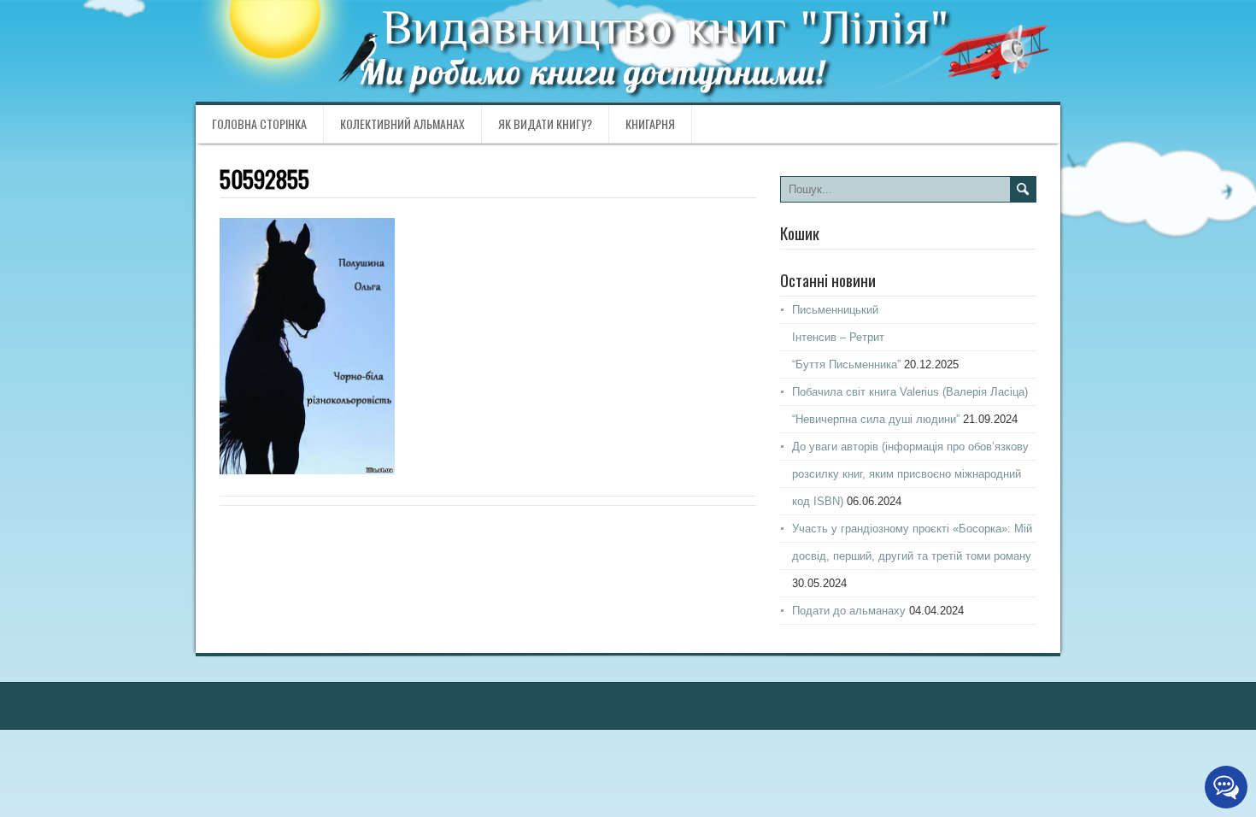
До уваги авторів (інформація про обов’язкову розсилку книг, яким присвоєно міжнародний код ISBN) (910, 474)
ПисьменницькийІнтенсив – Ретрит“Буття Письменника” (846, 337)
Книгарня (650, 123)
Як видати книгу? (545, 123)
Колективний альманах (402, 123)
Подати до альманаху (849, 610)
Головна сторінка (259, 123)
